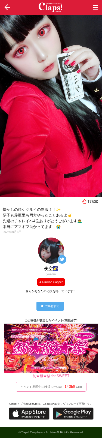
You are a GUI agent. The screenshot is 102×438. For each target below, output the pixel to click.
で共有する (52, 306)
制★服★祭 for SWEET (51, 376)
